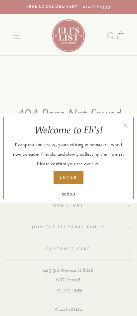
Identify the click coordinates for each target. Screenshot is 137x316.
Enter (68, 177)
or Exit (68, 194)
